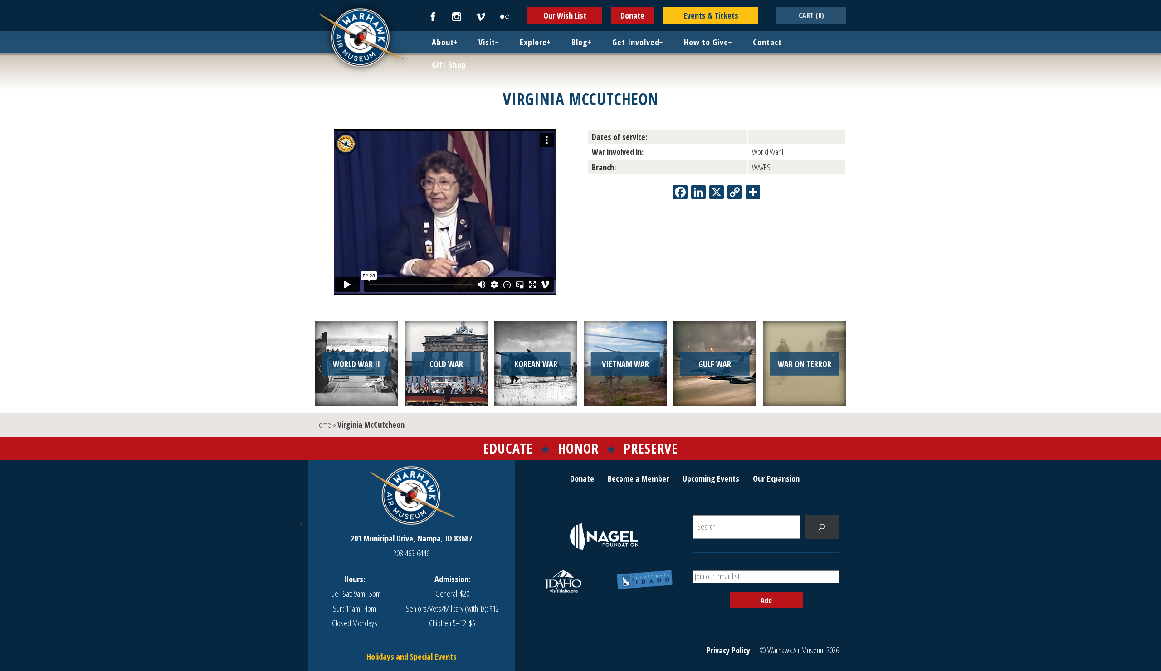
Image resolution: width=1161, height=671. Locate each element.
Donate (632, 15)
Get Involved (635, 42)
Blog (579, 42)
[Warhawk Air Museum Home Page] (360, 65)
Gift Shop (449, 64)
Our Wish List (564, 15)
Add (766, 600)
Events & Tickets (710, 15)
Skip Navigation (12, 2)
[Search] (822, 527)
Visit (486, 42)
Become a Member (638, 478)
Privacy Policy (728, 650)
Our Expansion (776, 478)
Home (323, 424)
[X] (716, 193)
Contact (767, 42)
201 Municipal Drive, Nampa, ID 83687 (411, 538)
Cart (811, 15)
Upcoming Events (711, 478)
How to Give (706, 42)
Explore (533, 42)
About (443, 42)
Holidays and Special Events (411, 656)
